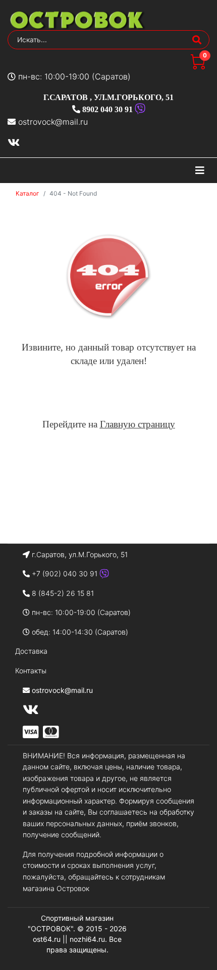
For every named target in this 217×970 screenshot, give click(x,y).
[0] (197, 66)
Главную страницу (137, 424)
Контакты (30, 670)
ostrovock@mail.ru (53, 122)
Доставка (31, 651)
